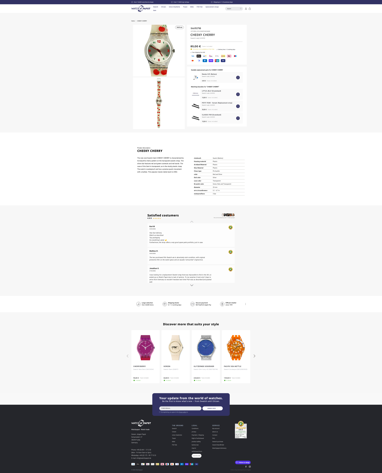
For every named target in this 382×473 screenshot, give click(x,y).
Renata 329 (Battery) (209, 74)
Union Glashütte (177, 435)
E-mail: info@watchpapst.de (141, 458)
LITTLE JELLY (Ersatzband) (211, 91)
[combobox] (234, 9)
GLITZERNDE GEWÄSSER (204, 366)
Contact (214, 435)
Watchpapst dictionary (219, 448)
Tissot (174, 438)
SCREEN (167, 366)
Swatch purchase (217, 441)
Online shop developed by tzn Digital (240, 470)
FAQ (213, 438)
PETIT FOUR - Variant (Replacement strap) (217, 103)
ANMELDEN (211, 408)
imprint (194, 448)
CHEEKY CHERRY (142, 21)
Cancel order (196, 455)
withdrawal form (197, 451)
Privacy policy (182, 412)
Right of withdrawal (198, 438)
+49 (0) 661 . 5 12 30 (143, 450)
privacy (194, 432)
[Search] (241, 8)
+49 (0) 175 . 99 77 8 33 (147, 455)
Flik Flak (174, 445)
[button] (156, 7)
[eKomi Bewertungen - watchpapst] (241, 429)
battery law (195, 445)
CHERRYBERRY (139, 366)
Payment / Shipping (198, 435)
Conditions (195, 428)
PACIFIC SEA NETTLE (232, 366)
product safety (196, 441)
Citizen (174, 432)
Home (133, 21)
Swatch (174, 428)
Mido (173, 441)
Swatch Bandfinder (218, 445)
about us (215, 432)
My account (216, 428)
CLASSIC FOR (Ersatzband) (211, 115)
